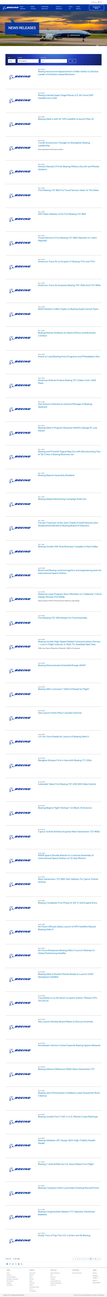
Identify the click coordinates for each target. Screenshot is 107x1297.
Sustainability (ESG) (34, 1287)
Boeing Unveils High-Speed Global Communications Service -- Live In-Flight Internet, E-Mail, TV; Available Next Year (69, 643)
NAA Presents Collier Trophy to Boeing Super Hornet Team (68, 309)
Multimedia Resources (44, 8)
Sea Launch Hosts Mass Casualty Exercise (60, 712)
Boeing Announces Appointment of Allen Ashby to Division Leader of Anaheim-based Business (68, 73)
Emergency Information (12, 1279)
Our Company (32, 1291)
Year (9, 57)
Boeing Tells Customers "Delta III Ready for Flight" (64, 689)
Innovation (32, 1283)
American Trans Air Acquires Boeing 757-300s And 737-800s (69, 285)
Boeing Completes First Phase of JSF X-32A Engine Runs (67, 902)
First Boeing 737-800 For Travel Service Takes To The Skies (68, 190)
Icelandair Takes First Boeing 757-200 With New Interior (67, 784)
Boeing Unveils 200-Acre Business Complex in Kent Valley (68, 546)
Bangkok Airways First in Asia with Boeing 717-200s (65, 760)
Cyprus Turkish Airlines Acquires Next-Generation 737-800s (69, 831)
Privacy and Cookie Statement (85, 1295)
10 (95, 1259)
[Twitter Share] (16, 1264)
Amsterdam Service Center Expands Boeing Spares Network (69, 1045)
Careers (31, 1289)
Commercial (32, 1273)
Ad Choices (94, 1295)
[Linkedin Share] (13, 1264)
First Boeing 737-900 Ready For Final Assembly (62, 617)
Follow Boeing (78, 7)
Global (31, 1285)
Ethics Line (53, 1277)
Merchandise (10, 1281)
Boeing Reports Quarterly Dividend (56, 475)
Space (31, 1277)
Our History (9, 1285)
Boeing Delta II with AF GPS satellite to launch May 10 (66, 119)
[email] (7, 1264)
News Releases (22, 7)
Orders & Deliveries (58, 8)
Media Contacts (33, 7)
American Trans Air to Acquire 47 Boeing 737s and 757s (66, 261)
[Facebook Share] (10, 1264)
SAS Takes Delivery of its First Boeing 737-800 (62, 214)
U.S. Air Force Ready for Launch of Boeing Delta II (63, 736)
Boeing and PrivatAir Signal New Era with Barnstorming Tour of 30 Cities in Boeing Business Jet (69, 453)
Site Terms (76, 1295)
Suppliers (9, 1283)
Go (72, 61)
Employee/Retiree (11, 1277)
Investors (9, 1275)
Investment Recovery (55, 1281)
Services (31, 1279)
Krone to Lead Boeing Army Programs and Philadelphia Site (69, 356)
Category (20, 57)
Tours (51, 1275)
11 (98, 1259)
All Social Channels (77, 1273)
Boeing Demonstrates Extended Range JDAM (61, 665)
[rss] (21, 1264)
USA (101, 2)
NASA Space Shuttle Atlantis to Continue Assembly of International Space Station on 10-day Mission (66, 857)
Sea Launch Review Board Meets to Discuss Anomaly (65, 1021)
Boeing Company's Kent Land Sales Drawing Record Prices (68, 1187)
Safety (31, 1281)
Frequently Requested (55, 1283)
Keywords (43, 57)
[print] (19, 1264)
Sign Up (95, 1273)
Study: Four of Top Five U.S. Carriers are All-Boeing (64, 1235)
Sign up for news (96, 7)
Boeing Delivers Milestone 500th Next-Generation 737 (66, 1069)
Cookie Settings (101, 1295)
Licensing (52, 1279)
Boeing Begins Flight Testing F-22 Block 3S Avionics (65, 807)
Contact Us (53, 1285)
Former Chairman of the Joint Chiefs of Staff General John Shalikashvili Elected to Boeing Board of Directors (68, 524)
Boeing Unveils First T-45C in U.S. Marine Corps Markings (68, 1116)
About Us (70, 8)
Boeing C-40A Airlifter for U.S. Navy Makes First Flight (66, 1164)
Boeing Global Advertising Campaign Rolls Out (62, 499)
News (8, 1273)
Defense (31, 1275)
